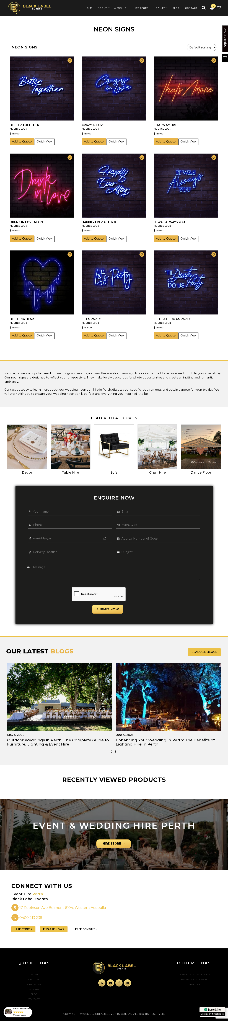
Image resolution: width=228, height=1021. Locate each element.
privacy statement (194, 979)
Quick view (45, 141)
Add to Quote (22, 141)
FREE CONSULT (85, 929)
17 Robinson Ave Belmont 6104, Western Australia (62, 908)
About (34, 974)
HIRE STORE (112, 843)
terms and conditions (194, 974)
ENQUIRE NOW (53, 929)
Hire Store (34, 984)
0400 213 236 (30, 918)
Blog (33, 994)
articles (194, 984)
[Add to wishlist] (70, 60)
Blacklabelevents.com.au (111, 1013)
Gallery (34, 989)
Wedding (34, 979)
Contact (34, 999)
